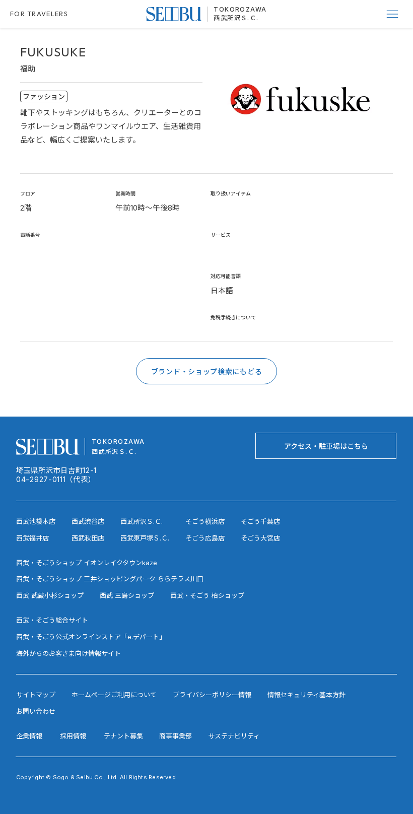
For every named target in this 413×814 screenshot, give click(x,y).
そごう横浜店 (205, 521)
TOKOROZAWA (240, 9)
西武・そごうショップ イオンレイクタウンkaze (86, 563)
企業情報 (29, 736)
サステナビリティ (234, 736)
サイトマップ (35, 695)
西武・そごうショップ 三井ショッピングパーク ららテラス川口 (109, 579)
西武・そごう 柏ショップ (207, 595)
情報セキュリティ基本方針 (306, 695)
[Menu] (393, 14)
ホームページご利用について (114, 695)
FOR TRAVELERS (39, 14)
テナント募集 (123, 736)
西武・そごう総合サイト (52, 620)
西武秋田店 (88, 538)
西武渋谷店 (88, 521)
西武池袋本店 (35, 521)
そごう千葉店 (260, 521)
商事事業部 (175, 736)
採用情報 (73, 736)
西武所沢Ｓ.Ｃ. (236, 18)
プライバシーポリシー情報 (212, 695)
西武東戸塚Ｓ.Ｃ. (144, 538)
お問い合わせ (35, 711)
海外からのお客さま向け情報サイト (68, 653)
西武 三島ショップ (127, 595)
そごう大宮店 (260, 538)
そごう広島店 (205, 538)
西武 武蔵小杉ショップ (50, 595)
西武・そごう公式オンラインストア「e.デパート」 (91, 637)
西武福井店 (32, 538)
